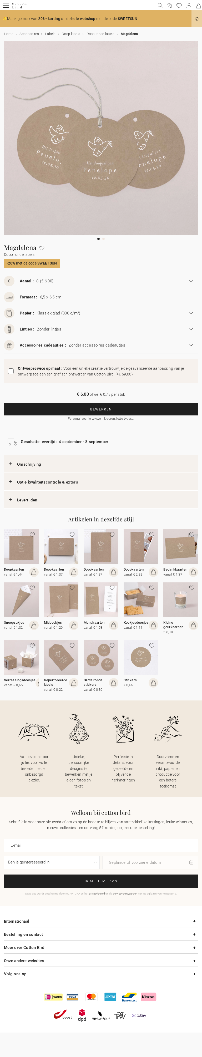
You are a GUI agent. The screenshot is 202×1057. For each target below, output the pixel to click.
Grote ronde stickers (93, 682)
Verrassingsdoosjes (20, 680)
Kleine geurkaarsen (173, 625)
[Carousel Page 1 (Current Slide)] (98, 239)
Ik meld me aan (101, 881)
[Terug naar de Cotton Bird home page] (19, 7)
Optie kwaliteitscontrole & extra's (47, 482)
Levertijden (27, 500)
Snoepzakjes (14, 622)
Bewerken (101, 409)
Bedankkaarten (175, 569)
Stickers (130, 680)
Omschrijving (29, 464)
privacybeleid (97, 893)
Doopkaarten (14, 569)
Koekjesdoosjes (136, 622)
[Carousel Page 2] (103, 239)
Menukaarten (94, 622)
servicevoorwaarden (125, 893)
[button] (197, 19)
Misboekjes (53, 622)
